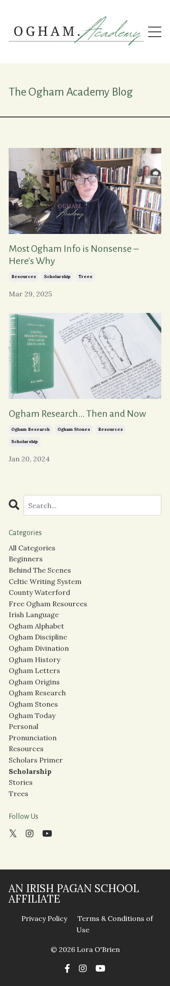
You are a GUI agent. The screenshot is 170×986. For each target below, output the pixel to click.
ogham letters (34, 670)
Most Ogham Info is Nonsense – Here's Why (73, 255)
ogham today (32, 715)
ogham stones (74, 429)
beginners (26, 558)
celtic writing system (45, 581)
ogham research (30, 429)
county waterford (39, 592)
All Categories (32, 547)
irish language (34, 614)
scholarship (57, 276)
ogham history (34, 659)
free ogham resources (48, 603)
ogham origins (34, 681)
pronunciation (33, 737)
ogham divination (39, 648)
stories (21, 782)
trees (85, 276)
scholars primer (36, 760)
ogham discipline (38, 636)
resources (23, 276)
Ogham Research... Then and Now (77, 414)
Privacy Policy (44, 918)
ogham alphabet (36, 626)
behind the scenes (40, 570)
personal (23, 726)
